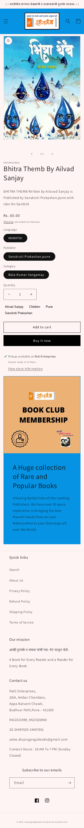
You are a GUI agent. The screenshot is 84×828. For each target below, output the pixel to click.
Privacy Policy (19, 591)
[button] (6, 21)
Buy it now (42, 340)
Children (34, 306)
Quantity (9, 285)
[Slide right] (52, 154)
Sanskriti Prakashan (18, 313)
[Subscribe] (69, 782)
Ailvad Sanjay (14, 306)
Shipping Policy (20, 612)
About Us (16, 580)
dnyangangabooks (33, 822)
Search (14, 570)
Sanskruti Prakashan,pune (29, 256)
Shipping (8, 221)
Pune (49, 306)
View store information (25, 369)
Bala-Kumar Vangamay (26, 275)
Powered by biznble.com (55, 822)
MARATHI (15, 238)
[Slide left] (32, 154)
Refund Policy (19, 601)
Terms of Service (21, 622)
